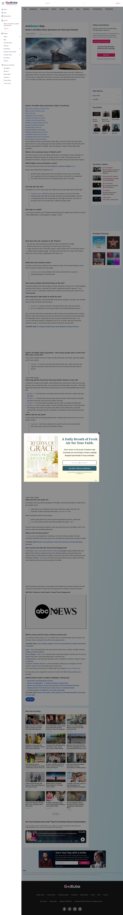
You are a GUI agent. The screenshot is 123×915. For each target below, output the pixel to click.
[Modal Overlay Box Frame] (61, 457)
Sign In (6, 28)
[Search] (85, 3)
